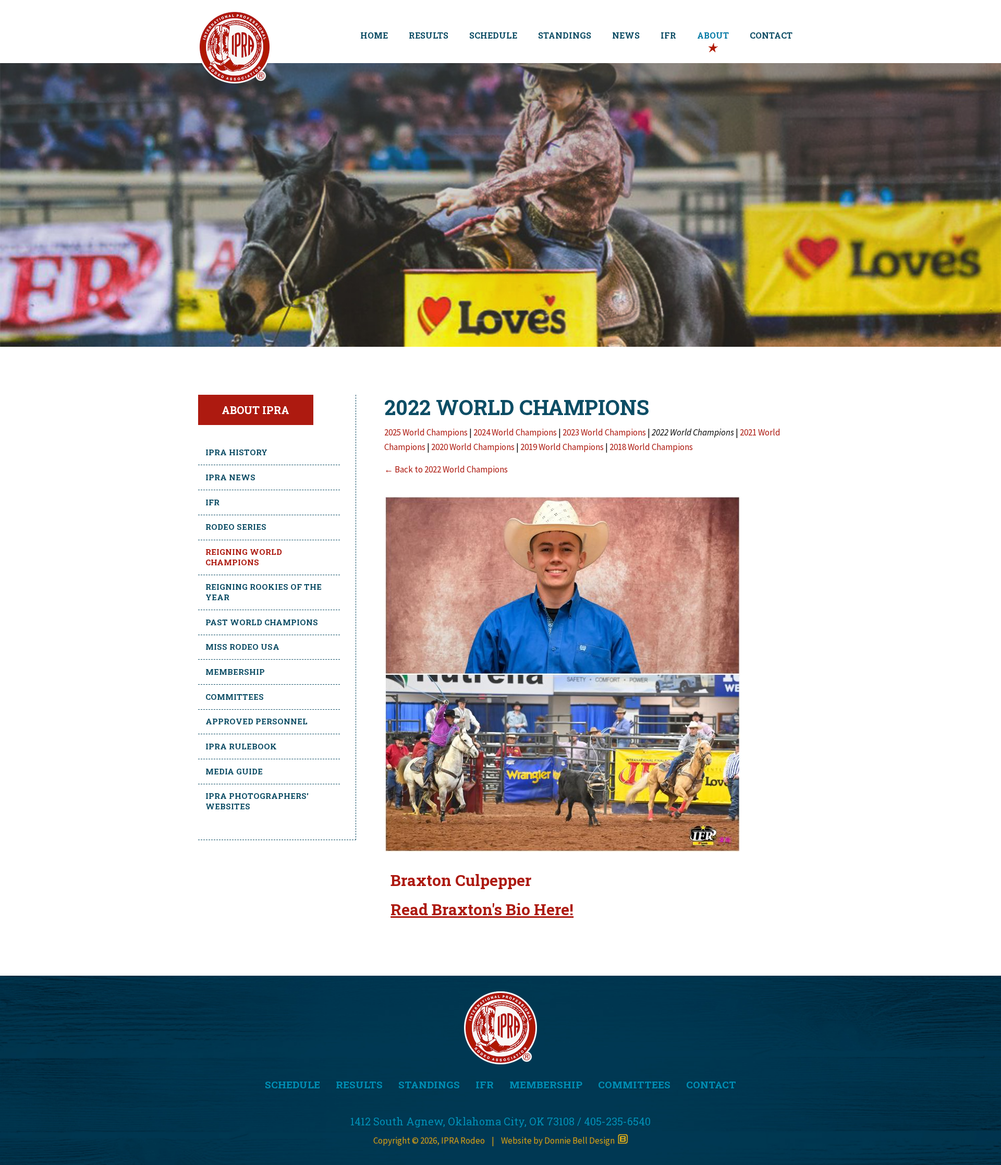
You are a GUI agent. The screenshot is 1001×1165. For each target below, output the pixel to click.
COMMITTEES (634, 1084)
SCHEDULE (493, 35)
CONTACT (771, 35)
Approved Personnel (256, 721)
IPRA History (236, 452)
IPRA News (230, 477)
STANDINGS (564, 35)
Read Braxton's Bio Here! (481, 909)
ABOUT (713, 35)
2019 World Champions (562, 447)
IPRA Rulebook (241, 746)
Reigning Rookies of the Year (263, 591)
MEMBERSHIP (545, 1084)
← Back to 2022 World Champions (446, 469)
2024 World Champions (515, 432)
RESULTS (428, 35)
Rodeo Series (235, 526)
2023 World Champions (604, 432)
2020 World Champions (473, 447)
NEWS (626, 35)
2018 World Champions (651, 447)
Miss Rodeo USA (242, 646)
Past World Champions (261, 622)
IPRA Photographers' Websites (257, 801)
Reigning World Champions (243, 557)
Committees (234, 696)
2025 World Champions (426, 432)
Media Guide (234, 771)
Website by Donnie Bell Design (559, 1140)
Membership (235, 671)
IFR (668, 35)
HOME (374, 35)
